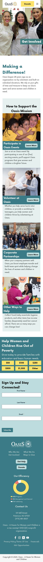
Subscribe (7, 430)
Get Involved (13, 454)
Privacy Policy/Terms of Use (16, 541)
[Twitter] (23, 537)
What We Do (29, 451)
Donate (27, 4)
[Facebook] (15, 537)
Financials (35, 541)
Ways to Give (29, 454)
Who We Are (14, 451)
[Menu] (37, 4)
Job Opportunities (21, 545)
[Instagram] (19, 537)
